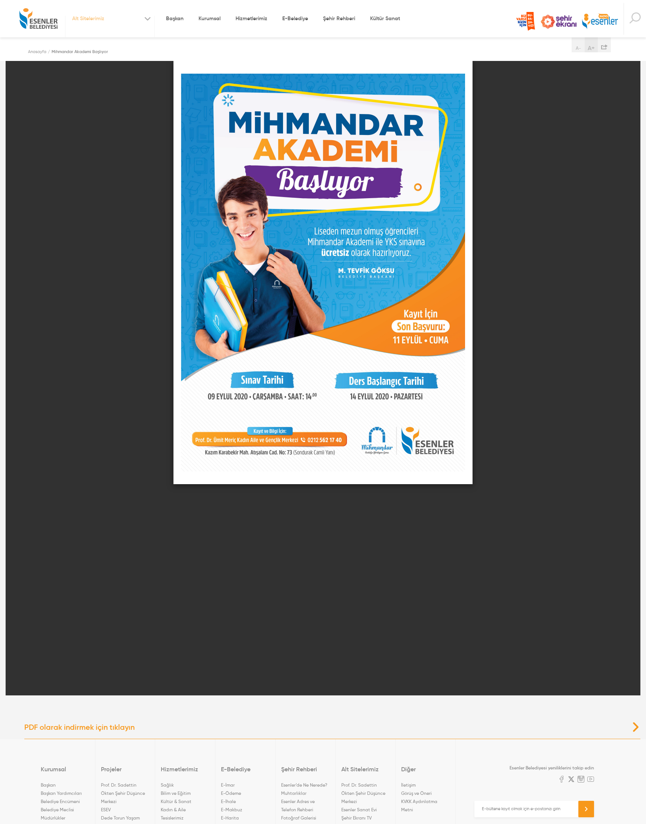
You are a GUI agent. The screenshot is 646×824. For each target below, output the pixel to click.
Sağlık (167, 785)
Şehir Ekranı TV (558, 22)
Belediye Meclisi (57, 809)
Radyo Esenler (600, 21)
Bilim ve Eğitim (176, 793)
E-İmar (228, 785)
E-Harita (230, 818)
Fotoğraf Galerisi (298, 818)
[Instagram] (581, 780)
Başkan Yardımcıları (61, 793)
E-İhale (228, 801)
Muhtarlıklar (294, 793)
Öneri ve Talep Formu (525, 21)
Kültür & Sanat (176, 801)
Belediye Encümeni (60, 801)
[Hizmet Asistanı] (635, 19)
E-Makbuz (231, 809)
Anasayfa (37, 51)
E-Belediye (295, 18)
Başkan (175, 18)
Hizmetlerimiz (251, 18)
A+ (591, 48)
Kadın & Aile (173, 809)
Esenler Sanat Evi (359, 809)
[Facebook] (561, 780)
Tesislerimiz (172, 818)
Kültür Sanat (385, 18)
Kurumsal (210, 18)
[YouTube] (590, 780)
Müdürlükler (53, 818)
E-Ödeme (231, 793)
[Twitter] (571, 780)
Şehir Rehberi (339, 18)
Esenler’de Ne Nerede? (304, 785)
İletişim (408, 785)
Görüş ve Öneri (416, 793)
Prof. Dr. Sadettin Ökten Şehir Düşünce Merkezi (123, 793)
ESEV (106, 809)
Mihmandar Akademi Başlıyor (80, 51)
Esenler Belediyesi (38, 18)
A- (578, 48)
